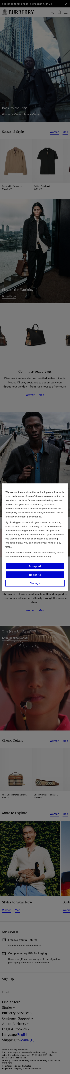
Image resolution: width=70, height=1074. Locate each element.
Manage (35, 583)
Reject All (35, 575)
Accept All (35, 566)
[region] (35, 537)
